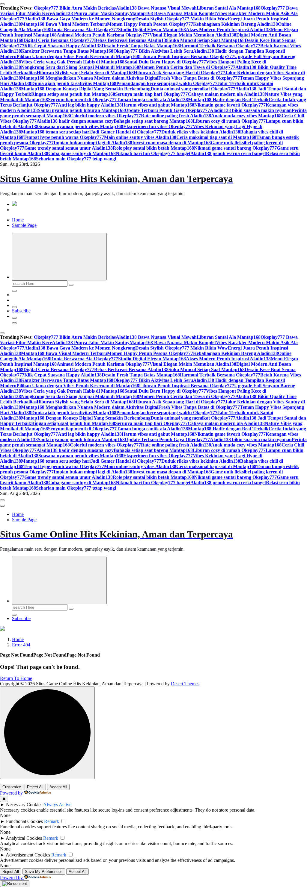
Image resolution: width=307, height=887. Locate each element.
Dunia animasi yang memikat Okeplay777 (193, 88)
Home (18, 219)
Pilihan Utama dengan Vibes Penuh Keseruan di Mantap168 (77, 56)
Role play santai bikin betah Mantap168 (153, 148)
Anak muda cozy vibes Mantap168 (246, 115)
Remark (51, 821)
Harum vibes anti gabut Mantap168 (158, 104)
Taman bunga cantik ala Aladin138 (152, 99)
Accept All (58, 787)
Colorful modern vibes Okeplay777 (105, 115)
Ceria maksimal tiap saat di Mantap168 (216, 137)
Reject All (35, 787)
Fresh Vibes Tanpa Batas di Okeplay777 (199, 78)
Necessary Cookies (24, 804)
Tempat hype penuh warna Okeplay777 (63, 137)
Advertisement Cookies (28, 854)
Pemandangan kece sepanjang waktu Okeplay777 (166, 83)
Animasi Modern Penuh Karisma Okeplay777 (103, 34)
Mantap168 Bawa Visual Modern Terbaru (64, 24)
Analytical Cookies (24, 838)
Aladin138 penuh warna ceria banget (228, 153)
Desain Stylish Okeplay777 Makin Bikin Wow (181, 18)
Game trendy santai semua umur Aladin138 (68, 148)
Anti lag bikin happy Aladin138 (90, 104)
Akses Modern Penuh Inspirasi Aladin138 (228, 29)
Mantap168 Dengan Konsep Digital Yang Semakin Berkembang (86, 88)
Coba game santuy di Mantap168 (82, 153)
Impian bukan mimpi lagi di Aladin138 (93, 142)
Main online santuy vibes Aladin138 (140, 137)
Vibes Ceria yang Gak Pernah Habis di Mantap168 (72, 61)
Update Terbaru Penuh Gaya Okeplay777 (167, 110)
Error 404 (21, 644)
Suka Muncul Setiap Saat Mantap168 (206, 40)
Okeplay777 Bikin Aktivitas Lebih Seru (153, 51)
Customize (11, 787)
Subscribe (21, 310)
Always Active (57, 804)
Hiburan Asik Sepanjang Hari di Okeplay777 (179, 72)
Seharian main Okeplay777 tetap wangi (76, 158)
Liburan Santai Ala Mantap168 (229, 7)
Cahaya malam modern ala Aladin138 (226, 94)
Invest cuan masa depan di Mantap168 (171, 142)
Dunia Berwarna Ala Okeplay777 (84, 29)
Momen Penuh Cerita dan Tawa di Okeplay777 (187, 67)
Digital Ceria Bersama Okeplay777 (58, 40)
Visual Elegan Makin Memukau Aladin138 (193, 34)
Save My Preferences (44, 871)
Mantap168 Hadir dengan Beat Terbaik (228, 99)
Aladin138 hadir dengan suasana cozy (75, 121)
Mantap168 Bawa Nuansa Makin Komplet (173, 13)
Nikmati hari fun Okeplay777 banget (153, 153)
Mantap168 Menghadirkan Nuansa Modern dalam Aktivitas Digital (89, 78)
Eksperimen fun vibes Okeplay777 (158, 126)
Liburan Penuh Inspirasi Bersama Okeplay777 (186, 56)
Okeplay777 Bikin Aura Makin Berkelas (75, 7)
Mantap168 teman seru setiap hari (56, 131)
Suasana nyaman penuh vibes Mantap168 (80, 126)
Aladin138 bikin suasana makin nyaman (251, 110)
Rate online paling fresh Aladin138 (176, 115)
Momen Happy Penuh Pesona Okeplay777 (150, 24)
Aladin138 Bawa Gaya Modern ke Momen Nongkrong (79, 18)
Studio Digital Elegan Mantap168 (152, 29)
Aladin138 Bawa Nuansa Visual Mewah (156, 7)
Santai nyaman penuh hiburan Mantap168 (81, 110)
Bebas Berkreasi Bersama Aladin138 (131, 40)
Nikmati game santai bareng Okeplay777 (235, 148)
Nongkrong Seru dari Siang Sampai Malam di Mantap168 (80, 67)
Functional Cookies (24, 821)
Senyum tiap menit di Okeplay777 (82, 99)
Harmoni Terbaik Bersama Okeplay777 (220, 45)
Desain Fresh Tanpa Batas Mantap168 (141, 45)
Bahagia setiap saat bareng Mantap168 (153, 121)
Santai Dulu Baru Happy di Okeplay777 (165, 61)
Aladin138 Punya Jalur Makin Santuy (91, 13)
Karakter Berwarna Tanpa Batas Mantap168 (67, 51)
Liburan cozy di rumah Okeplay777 (229, 121)
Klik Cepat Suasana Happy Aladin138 (63, 45)
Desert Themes (185, 683)
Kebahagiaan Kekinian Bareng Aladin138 (235, 24)
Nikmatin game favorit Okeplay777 (230, 104)
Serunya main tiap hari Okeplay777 (151, 94)
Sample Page (24, 225)
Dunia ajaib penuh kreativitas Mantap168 (73, 83)
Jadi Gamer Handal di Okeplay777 (126, 131)
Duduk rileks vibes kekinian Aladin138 (200, 131)
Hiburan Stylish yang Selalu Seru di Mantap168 (85, 72)
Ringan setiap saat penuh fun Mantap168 (73, 94)
